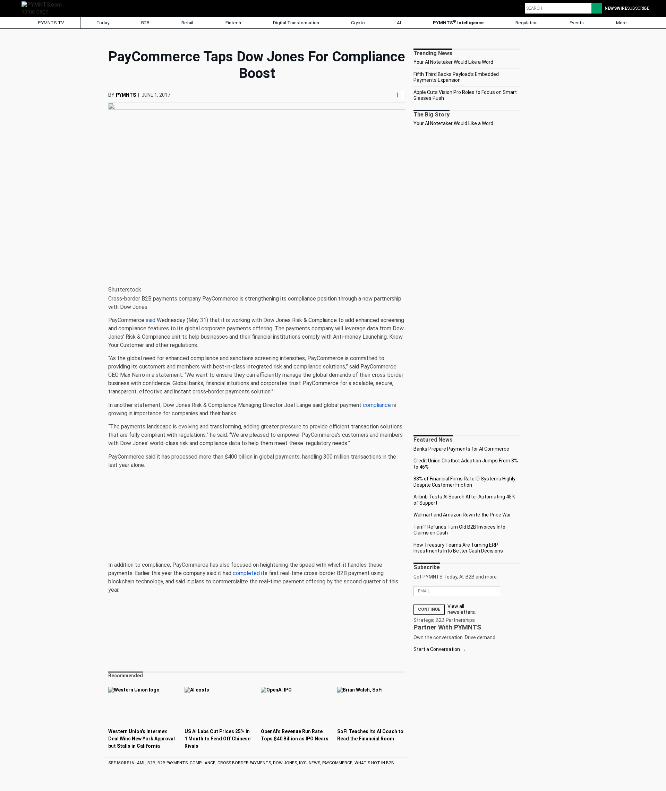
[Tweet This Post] (388, 95)
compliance (377, 405)
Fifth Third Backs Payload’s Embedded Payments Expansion (456, 77)
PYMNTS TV (50, 22)
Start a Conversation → (439, 649)
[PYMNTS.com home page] (44, 8)
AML (141, 762)
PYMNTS (126, 95)
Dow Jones (285, 762)
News (314, 762)
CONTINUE (429, 609)
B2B (145, 22)
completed (246, 573)
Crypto (358, 22)
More (622, 22)
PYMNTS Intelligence (458, 22)
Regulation (526, 22)
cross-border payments (244, 762)
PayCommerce (337, 762)
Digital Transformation (296, 22)
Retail (187, 22)
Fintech (233, 22)
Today (102, 22)
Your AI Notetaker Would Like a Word (453, 62)
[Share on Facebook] (386, 95)
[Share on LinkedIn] (391, 95)
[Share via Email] (393, 95)
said (150, 320)
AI (399, 22)
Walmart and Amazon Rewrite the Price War (462, 515)
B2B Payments (172, 762)
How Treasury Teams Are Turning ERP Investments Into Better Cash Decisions (458, 548)
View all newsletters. (461, 609)
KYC (303, 762)
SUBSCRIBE (638, 8)
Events (577, 22)
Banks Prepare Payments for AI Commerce (461, 449)
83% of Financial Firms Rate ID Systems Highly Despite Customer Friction (464, 482)
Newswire (616, 8)
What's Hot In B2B (374, 762)
